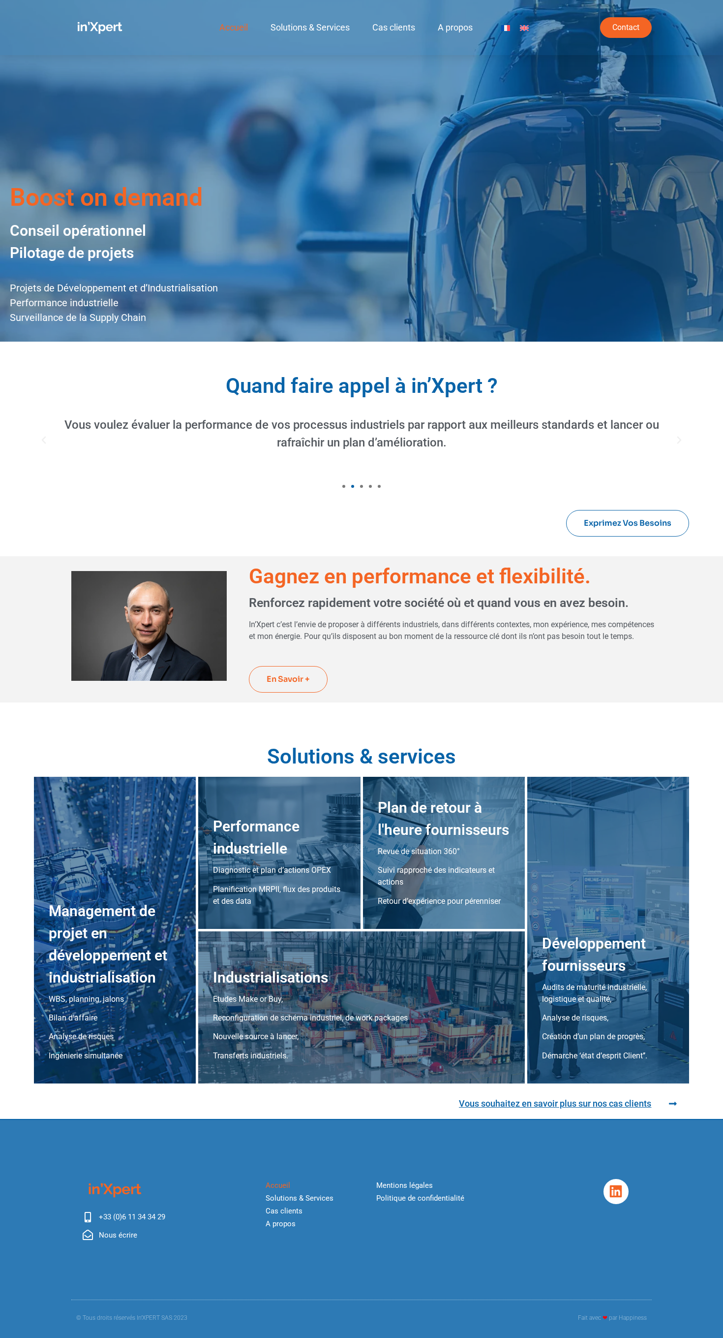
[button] (44, 440)
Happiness (633, 1317)
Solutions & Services (310, 27)
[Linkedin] (615, 1191)
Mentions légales (404, 1185)
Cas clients (393, 27)
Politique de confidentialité (420, 1198)
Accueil (233, 27)
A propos (455, 27)
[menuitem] (505, 27)
